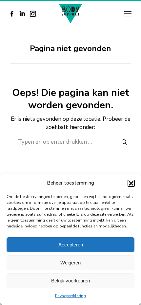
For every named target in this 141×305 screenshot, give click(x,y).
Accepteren (70, 244)
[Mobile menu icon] (127, 13)
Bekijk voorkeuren (70, 280)
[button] (131, 183)
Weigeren (70, 262)
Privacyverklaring (70, 295)
